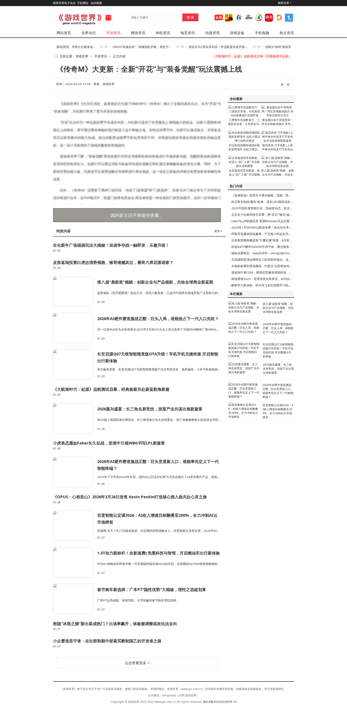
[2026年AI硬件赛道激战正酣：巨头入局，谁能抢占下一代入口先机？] (75, 328)
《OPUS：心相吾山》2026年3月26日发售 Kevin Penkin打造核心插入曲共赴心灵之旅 (130, 496)
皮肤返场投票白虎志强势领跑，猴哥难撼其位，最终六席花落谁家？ (113, 262)
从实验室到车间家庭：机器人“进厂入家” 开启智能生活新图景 (244, 174)
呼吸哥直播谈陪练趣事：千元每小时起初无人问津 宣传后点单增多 (275, 234)
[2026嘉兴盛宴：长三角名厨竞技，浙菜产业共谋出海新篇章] (75, 418)
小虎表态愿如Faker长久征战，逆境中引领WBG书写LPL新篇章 (109, 443)
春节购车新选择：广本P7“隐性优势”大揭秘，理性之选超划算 (151, 589)
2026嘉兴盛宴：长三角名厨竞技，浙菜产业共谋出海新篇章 (254, 56)
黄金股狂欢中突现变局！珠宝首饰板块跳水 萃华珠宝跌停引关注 (277, 124)
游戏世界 (82, 56)
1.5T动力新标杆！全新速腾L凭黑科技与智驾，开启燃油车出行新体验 (158, 553)
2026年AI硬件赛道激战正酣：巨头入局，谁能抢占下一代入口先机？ (158, 318)
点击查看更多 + (137, 662)
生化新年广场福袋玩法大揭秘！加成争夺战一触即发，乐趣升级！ (111, 245)
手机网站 (82, 3)
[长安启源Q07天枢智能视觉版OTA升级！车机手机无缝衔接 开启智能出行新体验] (75, 364)
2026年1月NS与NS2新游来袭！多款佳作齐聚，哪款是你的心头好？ (276, 227)
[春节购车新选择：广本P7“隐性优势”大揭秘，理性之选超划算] (75, 599)
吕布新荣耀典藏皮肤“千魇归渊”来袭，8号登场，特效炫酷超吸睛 (273, 240)
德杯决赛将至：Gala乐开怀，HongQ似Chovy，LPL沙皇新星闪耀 (274, 253)
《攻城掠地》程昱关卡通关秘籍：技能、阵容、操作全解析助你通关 (276, 195)
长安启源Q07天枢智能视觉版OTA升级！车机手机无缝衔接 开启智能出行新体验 (278, 350)
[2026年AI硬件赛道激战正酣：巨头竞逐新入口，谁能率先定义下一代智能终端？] (75, 472)
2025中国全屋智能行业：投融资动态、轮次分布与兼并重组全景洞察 (277, 208)
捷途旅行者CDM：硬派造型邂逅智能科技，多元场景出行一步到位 (275, 272)
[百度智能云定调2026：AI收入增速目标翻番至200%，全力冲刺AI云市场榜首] (75, 526)
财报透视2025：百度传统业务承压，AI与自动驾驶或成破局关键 (274, 279)
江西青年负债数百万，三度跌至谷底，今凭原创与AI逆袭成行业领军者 (244, 124)
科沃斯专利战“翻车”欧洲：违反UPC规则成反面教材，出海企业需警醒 (277, 202)
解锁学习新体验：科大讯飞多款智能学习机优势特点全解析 (270, 285)
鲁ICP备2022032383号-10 (219, 702)
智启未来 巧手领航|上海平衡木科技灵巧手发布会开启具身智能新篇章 (277, 149)
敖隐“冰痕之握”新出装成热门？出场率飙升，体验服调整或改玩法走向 (115, 623)
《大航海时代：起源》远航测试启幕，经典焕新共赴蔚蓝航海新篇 (111, 389)
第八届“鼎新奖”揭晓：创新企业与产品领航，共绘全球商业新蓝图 (155, 282)
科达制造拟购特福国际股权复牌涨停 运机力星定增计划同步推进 (244, 149)
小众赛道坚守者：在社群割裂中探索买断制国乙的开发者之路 (107, 641)
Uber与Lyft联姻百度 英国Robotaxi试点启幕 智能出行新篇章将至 (274, 221)
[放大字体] (282, 84)
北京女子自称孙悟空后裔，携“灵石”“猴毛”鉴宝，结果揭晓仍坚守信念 (277, 215)
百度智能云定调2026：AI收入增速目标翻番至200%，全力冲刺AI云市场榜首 (278, 411)
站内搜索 (96, 3)
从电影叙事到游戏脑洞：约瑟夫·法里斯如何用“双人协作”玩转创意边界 (278, 266)
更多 (218, 231)
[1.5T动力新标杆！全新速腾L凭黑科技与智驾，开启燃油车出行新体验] (75, 562)
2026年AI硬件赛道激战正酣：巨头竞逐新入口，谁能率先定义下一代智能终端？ (277, 391)
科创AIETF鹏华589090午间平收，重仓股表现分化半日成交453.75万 (277, 247)
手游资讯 (100, 56)
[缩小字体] (288, 84)
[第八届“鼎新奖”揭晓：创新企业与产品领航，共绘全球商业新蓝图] (75, 291)
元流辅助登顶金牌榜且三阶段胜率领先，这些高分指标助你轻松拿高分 (278, 259)
